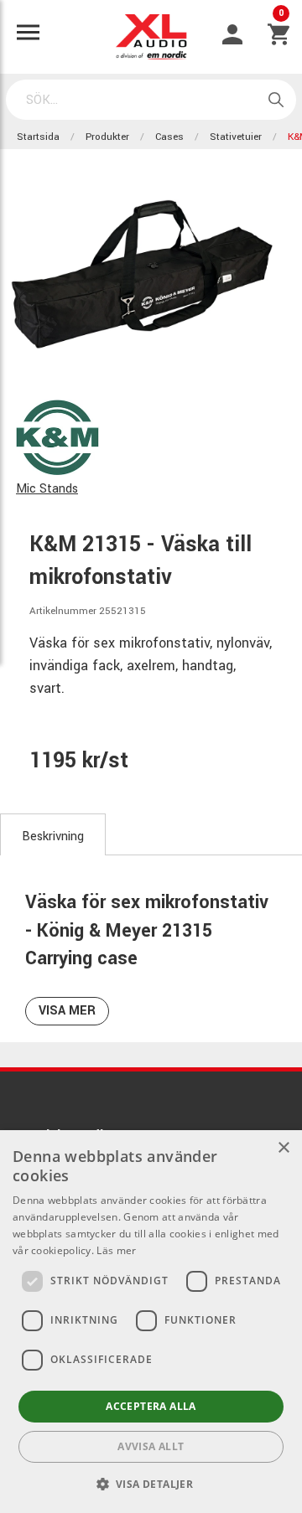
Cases (169, 137)
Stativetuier (236, 137)
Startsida (38, 137)
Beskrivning (53, 836)
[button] (151, 1484)
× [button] (283, 1148)
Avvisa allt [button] (150, 1446)
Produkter (107, 137)
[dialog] (151, 1321)
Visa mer (67, 1011)
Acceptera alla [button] (151, 1406)
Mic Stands (47, 489)
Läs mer (116, 1250)
